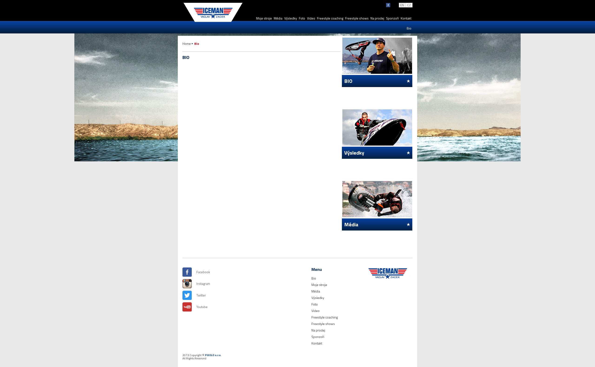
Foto (302, 18)
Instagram (201, 283)
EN (402, 5)
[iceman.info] (213, 21)
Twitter (201, 295)
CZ (409, 5)
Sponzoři (392, 18)
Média (278, 18)
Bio (409, 28)
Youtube (201, 306)
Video (311, 18)
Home (186, 43)
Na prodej (377, 18)
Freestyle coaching (330, 18)
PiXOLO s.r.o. (213, 355)
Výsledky (290, 18)
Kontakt (406, 18)
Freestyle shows (357, 18)
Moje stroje (264, 18)
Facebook (201, 272)
